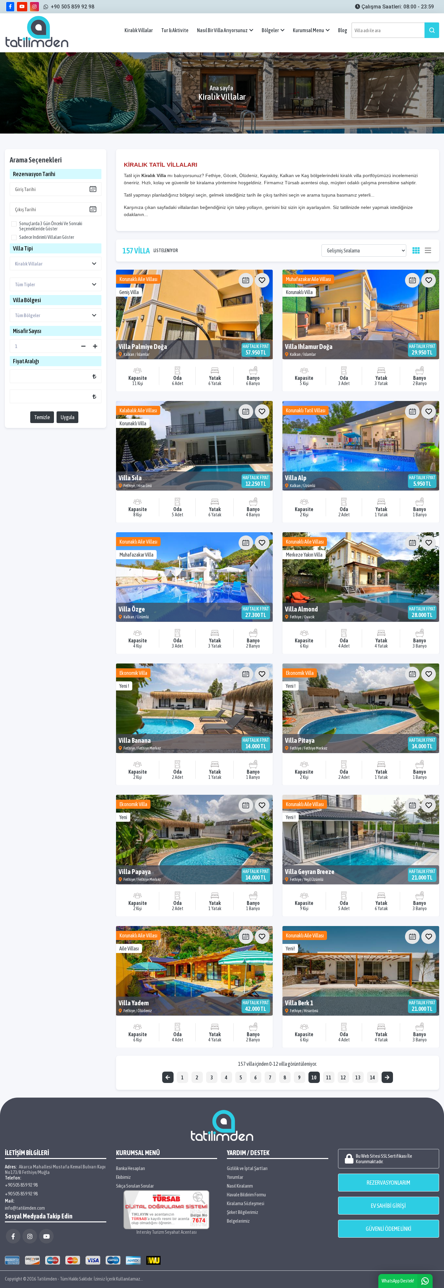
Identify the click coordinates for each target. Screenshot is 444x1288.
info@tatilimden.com (25, 1208)
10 (314, 1077)
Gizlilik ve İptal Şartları (247, 1168)
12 (343, 1077)
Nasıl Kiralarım (240, 1186)
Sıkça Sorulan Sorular (135, 1186)
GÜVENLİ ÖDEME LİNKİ (388, 1228)
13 (357, 1077)
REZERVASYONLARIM (388, 1182)
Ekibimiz (123, 1177)
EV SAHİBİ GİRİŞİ (388, 1205)
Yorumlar (235, 1177)
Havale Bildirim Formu (246, 1194)
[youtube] (22, 7)
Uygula (67, 417)
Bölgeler (270, 30)
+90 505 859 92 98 (21, 1185)
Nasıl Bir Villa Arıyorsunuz (222, 30)
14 (372, 1077)
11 (328, 1077)
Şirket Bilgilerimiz (242, 1212)
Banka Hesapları (130, 1168)
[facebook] (10, 7)
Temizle (42, 417)
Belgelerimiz (238, 1221)
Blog (342, 30)
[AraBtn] (431, 30)
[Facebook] (13, 1236)
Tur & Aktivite (175, 30)
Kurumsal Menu (308, 30)
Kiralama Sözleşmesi (245, 1203)
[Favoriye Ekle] (262, 280)
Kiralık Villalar (138, 30)
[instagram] (34, 7)
